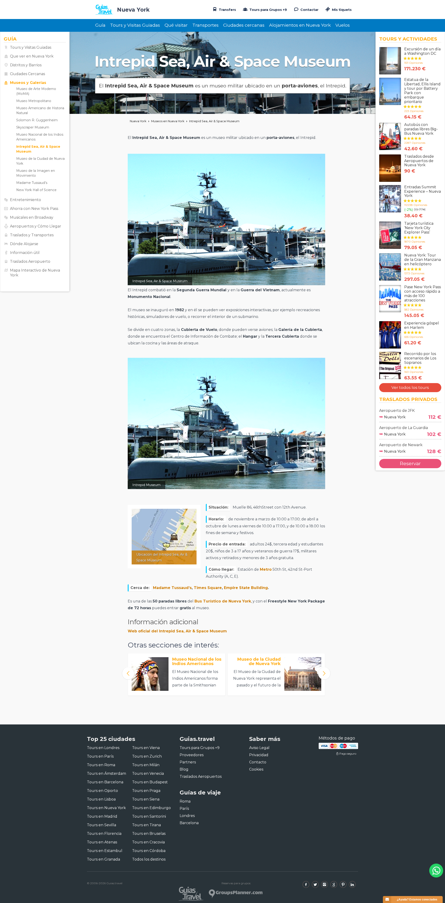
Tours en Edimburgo (151, 808)
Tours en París (100, 756)
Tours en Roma (101, 765)
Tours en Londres (103, 748)
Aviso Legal (259, 748)
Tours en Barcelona (105, 782)
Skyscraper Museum (32, 127)
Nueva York (138, 121)
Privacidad (258, 755)
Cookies (256, 769)
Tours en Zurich (147, 756)
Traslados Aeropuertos (201, 776)
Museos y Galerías (28, 82)
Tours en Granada (103, 859)
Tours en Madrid (102, 816)
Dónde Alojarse (24, 244)
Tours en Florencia (104, 833)
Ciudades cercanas (243, 25)
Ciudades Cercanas (27, 74)
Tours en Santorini (149, 816)
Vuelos (342, 25)
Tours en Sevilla (101, 825)
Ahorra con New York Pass (34, 208)
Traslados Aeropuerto (30, 261)
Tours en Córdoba (148, 851)
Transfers (227, 10)
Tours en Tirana (146, 825)
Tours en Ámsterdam (106, 773)
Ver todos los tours (410, 387)
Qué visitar (176, 25)
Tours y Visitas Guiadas (135, 25)
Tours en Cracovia (148, 842)
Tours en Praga (146, 790)
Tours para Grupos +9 (267, 10)
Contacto (257, 762)
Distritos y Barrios (25, 65)
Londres (187, 815)
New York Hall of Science (36, 190)
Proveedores (191, 755)
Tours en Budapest (150, 782)
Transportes (205, 25)
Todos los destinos (148, 859)
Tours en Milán (145, 765)
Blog (184, 769)
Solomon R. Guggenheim (37, 120)
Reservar (410, 463)
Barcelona (189, 823)
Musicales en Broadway (31, 217)
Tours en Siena (145, 799)
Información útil (25, 252)
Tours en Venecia (148, 773)
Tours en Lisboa (101, 799)
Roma (185, 801)
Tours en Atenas (102, 842)
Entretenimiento (25, 200)
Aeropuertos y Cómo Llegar (35, 226)
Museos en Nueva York (167, 121)
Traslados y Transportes (32, 235)
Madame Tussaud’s (31, 183)
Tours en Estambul (104, 851)
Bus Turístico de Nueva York (222, 601)
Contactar (308, 10)
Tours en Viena (146, 748)
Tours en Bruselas (148, 833)
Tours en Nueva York (106, 808)
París (184, 808)
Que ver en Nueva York (32, 56)
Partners (188, 762)
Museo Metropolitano (33, 101)
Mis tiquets (341, 10)
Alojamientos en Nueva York (300, 25)
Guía (100, 25)
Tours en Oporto (102, 790)
